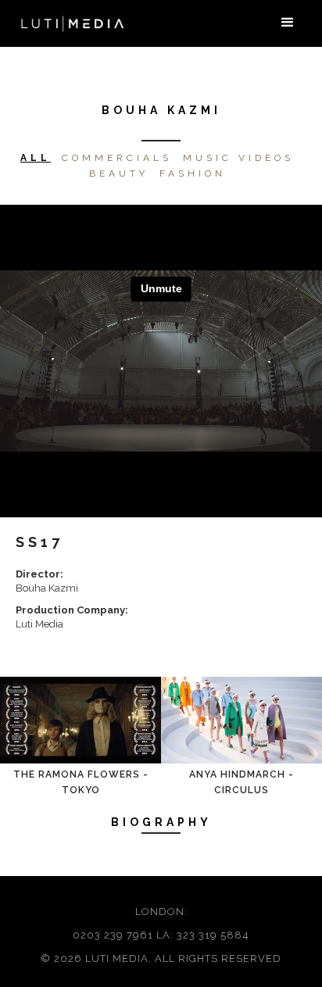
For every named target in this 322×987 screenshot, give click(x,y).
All (35, 157)
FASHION (192, 173)
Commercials (117, 157)
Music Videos (238, 157)
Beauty (118, 173)
